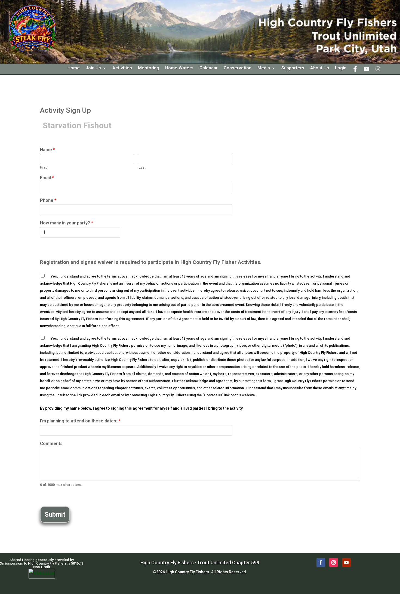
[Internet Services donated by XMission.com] (42, 573)
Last (142, 167)
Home (73, 68)
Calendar (208, 68)
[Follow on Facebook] (320, 562)
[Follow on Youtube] (346, 562)
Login (340, 68)
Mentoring (148, 68)
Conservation (237, 68)
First (43, 167)
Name (47, 149)
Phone (48, 200)
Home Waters (179, 68)
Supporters (292, 68)
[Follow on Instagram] (333, 562)
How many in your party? (66, 223)
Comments (51, 443)
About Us (319, 68)
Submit (55, 514)
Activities (122, 68)
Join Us (93, 68)
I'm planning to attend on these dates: (80, 421)
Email (47, 177)
